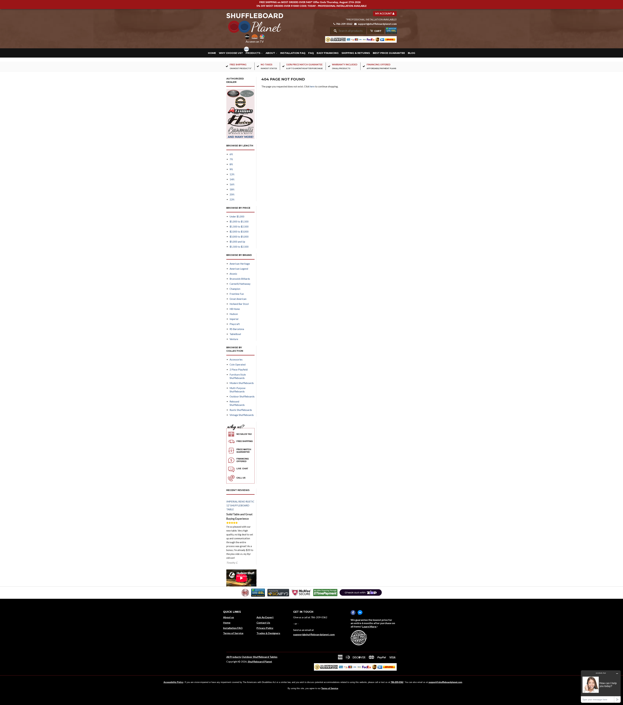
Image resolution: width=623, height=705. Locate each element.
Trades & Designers (268, 633)
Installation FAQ (292, 52)
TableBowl (235, 334)
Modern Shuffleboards (242, 383)
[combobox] (351, 31)
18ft (232, 189)
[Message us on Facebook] (360, 612)
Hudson (234, 313)
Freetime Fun (237, 293)
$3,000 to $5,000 (239, 236)
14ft (232, 179)
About (271, 52)
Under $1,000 (237, 216)
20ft (232, 194)
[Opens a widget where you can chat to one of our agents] (601, 686)
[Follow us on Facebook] (353, 612)
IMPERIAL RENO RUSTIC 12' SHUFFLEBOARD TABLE (240, 505)
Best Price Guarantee (389, 52)
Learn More (369, 626)
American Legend (239, 268)
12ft (232, 174)
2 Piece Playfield (239, 369)
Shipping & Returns (356, 52)
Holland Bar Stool (239, 303)
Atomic (233, 273)
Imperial (234, 318)
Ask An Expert (265, 617)
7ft (231, 159)
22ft (232, 199)
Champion (235, 288)
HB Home (235, 308)
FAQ (311, 52)
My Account (383, 13)
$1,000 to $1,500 (239, 221)
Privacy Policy (265, 627)
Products (253, 52)
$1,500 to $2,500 (239, 226)
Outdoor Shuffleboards (242, 396)
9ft (231, 169)
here (312, 86)
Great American (238, 298)
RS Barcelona (237, 329)
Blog (411, 52)
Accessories (236, 359)
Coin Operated (237, 364)
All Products (233, 656)
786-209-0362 (344, 23)
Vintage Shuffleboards (242, 414)
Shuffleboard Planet (260, 661)
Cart (377, 30)
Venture (234, 339)
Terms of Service (233, 633)
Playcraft (235, 324)
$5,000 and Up (237, 241)
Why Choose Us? (231, 52)
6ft (231, 154)
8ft (231, 164)
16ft (232, 184)
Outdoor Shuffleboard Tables (259, 656)
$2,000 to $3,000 (239, 231)
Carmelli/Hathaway (240, 283)
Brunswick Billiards (240, 278)
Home (212, 52)
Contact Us (263, 622)
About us (228, 617)
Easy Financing (328, 52)
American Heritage (240, 263)
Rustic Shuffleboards (241, 409)
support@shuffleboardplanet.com (377, 23)
